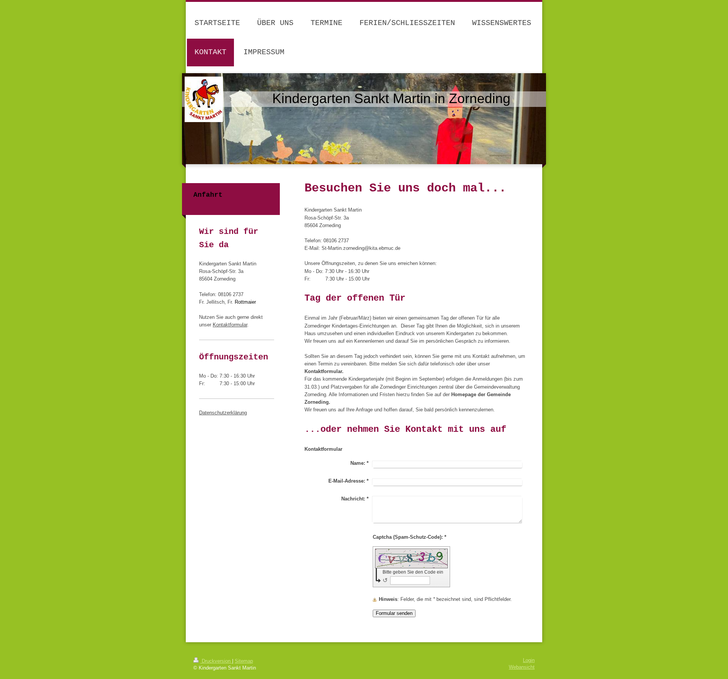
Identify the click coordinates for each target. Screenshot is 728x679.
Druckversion (216, 661)
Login (529, 660)
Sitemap (244, 661)
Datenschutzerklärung (223, 413)
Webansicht (522, 667)
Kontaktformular (230, 325)
